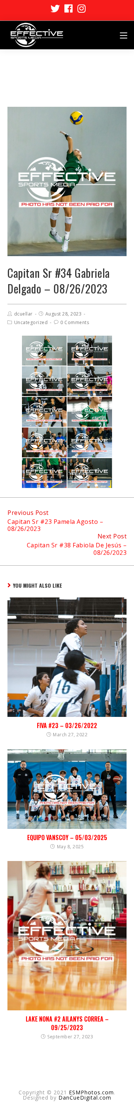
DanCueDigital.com (84, 1097)
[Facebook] (68, 8)
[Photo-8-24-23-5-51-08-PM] (89, 381)
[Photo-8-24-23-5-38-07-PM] (89, 442)
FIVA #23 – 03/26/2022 (67, 725)
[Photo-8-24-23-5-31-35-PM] (44, 412)
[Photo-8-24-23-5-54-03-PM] (89, 351)
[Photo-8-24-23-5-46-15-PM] (44, 381)
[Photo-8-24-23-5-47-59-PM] (89, 473)
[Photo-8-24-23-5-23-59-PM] (44, 442)
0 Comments (74, 322)
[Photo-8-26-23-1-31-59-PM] (44, 351)
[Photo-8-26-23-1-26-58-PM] (44, 473)
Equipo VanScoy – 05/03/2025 (67, 837)
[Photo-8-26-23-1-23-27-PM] (89, 412)
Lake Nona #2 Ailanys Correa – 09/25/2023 (67, 1023)
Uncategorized (31, 322)
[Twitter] (55, 8)
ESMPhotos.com (91, 1092)
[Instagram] (80, 8)
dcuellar (23, 314)
